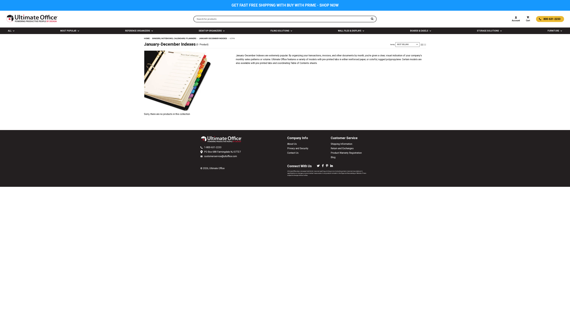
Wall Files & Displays (350, 31)
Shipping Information (341, 144)
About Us (292, 144)
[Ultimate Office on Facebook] (323, 166)
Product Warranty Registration (346, 152)
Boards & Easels (419, 31)
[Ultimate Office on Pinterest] (327, 166)
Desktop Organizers (210, 31)
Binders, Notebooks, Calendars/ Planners (174, 38)
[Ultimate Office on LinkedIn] (331, 166)
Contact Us (293, 152)
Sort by (392, 44)
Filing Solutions (280, 31)
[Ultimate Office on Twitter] (318, 166)
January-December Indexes (213, 38)
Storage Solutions (488, 31)
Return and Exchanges (342, 148)
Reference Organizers (138, 31)
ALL (10, 31)
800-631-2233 (551, 19)
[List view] (425, 45)
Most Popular (68, 31)
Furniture (554, 31)
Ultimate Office (217, 168)
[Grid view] (422, 45)
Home (147, 38)
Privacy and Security (297, 148)
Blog (333, 157)
